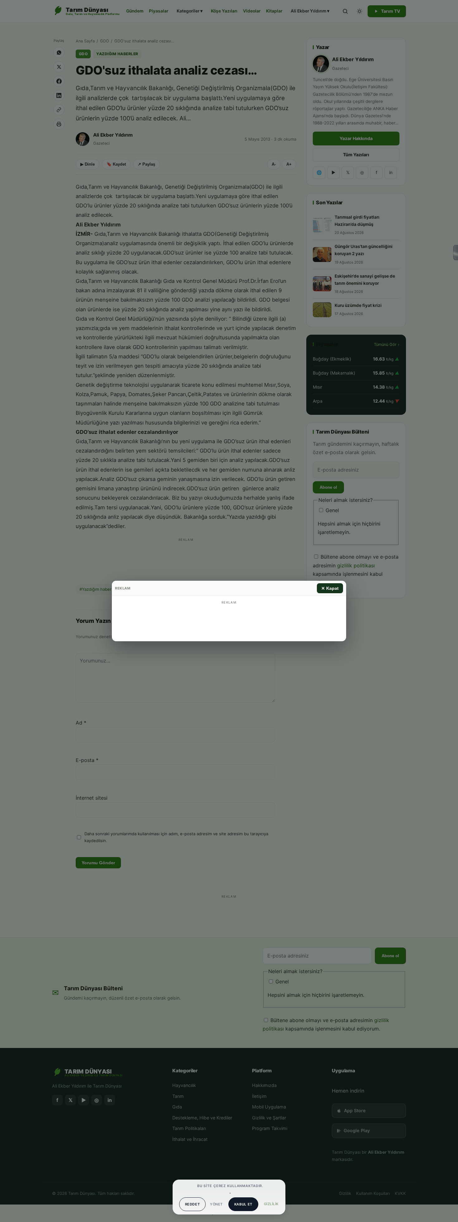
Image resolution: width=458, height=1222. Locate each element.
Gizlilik (271, 1204)
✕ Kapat (330, 588)
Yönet (216, 1204)
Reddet (192, 1204)
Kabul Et (243, 1204)
